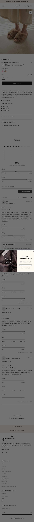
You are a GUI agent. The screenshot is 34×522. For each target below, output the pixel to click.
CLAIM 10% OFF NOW (25, 268)
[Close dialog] (33, 251)
